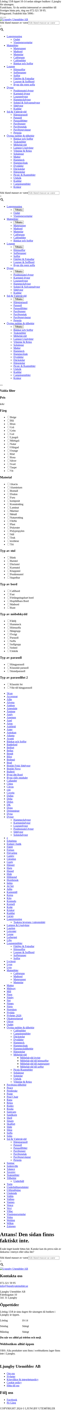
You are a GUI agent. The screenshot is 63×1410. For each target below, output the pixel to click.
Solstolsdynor (20, 834)
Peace (10, 1087)
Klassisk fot (16, 684)
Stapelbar (15, 577)
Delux (10, 801)
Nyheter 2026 (14, 1015)
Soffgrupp (15, 644)
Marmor (14, 510)
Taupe (13, 467)
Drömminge (13, 810)
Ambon (11, 705)
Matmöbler (12, 45)
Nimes (10, 1003)
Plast (12, 524)
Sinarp (10, 1120)
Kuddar (17, 108)
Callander (12, 780)
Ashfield (11, 726)
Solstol (13, 647)
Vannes (10, 1202)
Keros (10, 895)
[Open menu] (4, 17)
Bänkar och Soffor (23, 63)
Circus (10, 786)
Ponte (10, 1093)
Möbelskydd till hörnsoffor (34, 1060)
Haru (9, 868)
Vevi (9, 1208)
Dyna (10, 813)
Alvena (10, 702)
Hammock (19, 159)
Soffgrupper (19, 72)
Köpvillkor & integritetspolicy (22, 1379)
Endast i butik (14, 843)
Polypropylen (17, 531)
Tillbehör (11, 1178)
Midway (11, 988)
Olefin (13, 521)
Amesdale (12, 708)
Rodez (10, 1105)
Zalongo (11, 1226)
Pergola (17, 132)
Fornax (10, 850)
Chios (10, 783)
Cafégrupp (19, 57)
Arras (10, 723)
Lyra (9, 967)
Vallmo (10, 1199)
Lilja (9, 940)
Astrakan (11, 732)
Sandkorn (12, 1114)
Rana (9, 1099)
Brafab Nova (13, 768)
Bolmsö (11, 759)
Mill (9, 991)
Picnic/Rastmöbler (23, 1069)
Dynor (10, 87)
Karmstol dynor (21, 93)
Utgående (12, 1193)
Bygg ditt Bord (15, 774)
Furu (12, 497)
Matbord (18, 51)
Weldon (11, 1220)
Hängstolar (19, 171)
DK (9, 804)
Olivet (10, 1021)
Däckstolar (19, 168)
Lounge (11, 66)
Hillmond (12, 877)
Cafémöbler (19, 60)
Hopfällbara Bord (19, 601)
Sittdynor (18, 105)
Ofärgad (14, 447)
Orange (14, 450)
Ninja (10, 1006)
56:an (10, 693)
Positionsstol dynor (23, 90)
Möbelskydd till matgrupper (35, 1063)
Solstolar (18, 1075)
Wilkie (10, 1223)
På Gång (11, 1402)
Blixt (9, 756)
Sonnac (11, 1163)
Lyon (9, 964)
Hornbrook (12, 880)
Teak (12, 537)
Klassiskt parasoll (19, 667)
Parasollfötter (20, 120)
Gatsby (10, 856)
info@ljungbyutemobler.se (14, 1286)
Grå (12, 427)
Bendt (10, 753)
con (9, 789)
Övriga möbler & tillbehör (20, 135)
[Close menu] (1, 17)
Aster (9, 729)
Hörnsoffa (15, 627)
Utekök (17, 177)
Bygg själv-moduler (17, 777)
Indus (10, 883)
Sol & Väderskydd (17, 111)
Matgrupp (15, 631)
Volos (10, 1217)
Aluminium (16, 487)
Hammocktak (20, 162)
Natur (13, 444)
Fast (12, 594)
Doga (10, 807)
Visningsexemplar (22, 42)
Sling (9, 1130)
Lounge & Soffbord (23, 81)
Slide (9, 1126)
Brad (9, 762)
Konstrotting (16, 504)
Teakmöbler (19, 141)
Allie (9, 699)
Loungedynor (20, 96)
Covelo (10, 792)
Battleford (12, 744)
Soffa (13, 641)
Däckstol (14, 564)
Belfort (10, 747)
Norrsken (12, 1009)
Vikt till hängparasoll (21, 687)
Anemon (11, 717)
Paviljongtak (20, 126)
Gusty (10, 862)
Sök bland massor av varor (14, 22)
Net (9, 1000)
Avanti (10, 738)
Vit (11, 470)
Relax (10, 1102)
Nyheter (11, 1376)
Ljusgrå (14, 437)
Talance (11, 1169)
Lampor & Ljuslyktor (18, 925)
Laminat (14, 507)
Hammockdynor (22, 99)
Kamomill (12, 892)
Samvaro (11, 1111)
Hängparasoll (20, 114)
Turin (9, 1184)
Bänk (13, 557)
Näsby (10, 997)
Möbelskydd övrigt (30, 1057)
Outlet (16, 39)
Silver (13, 460)
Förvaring (12, 853)
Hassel (10, 871)
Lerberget (12, 937)
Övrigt (13, 634)
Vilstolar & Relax (22, 150)
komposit (15, 500)
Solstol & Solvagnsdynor (26, 102)
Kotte (10, 907)
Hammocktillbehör (23, 1048)
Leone (10, 934)
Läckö (10, 916)
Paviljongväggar (22, 129)
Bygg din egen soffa (24, 84)
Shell (9, 1117)
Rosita (10, 1108)
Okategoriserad (15, 1018)
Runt (12, 607)
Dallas (10, 795)
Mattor (16, 156)
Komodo (11, 901)
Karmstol (15, 567)
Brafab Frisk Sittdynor (18, 765)
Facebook (12, 1399)
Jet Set (10, 886)
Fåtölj (13, 621)
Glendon (11, 859)
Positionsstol (16, 574)
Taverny (11, 1172)
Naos (9, 994)
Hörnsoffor (19, 69)
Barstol (14, 560)
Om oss (11, 1373)
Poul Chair (12, 1096)
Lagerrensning (14, 36)
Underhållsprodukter (18, 1187)
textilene (14, 541)
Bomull (14, 490)
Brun (12, 423)
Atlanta (10, 735)
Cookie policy (14, 1382)
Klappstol (15, 571)
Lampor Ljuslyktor (23, 147)
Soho (9, 1136)
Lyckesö (11, 961)
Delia (9, 798)
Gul (12, 434)
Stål (12, 534)
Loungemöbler (14, 943)
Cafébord (15, 591)
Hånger (11, 865)
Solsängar (18, 153)
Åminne (11, 711)
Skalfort (11, 1123)
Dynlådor (18, 165)
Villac (10, 1211)
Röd (12, 454)
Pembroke (12, 1090)
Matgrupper (19, 48)
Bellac (10, 750)
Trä (12, 544)
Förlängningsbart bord (22, 597)
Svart (13, 464)
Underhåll (18, 1181)
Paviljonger (19, 123)
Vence (10, 1205)
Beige (13, 417)
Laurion (11, 928)
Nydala (10, 1012)
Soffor (16, 75)
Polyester (15, 527)
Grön (13, 430)
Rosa (12, 457)
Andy (10, 714)
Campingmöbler (22, 183)
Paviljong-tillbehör (16, 1084)
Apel (9, 720)
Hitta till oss (13, 1385)
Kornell (11, 904)
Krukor (17, 186)
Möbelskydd (20, 144)
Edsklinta (12, 840)
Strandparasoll (17, 671)
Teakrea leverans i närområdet (29, 922)
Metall (13, 514)
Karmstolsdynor (21, 822)
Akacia (14, 484)
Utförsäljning (14, 1190)
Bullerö (11, 771)
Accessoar (12, 696)
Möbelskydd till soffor (32, 1066)
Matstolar (18, 54)
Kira (9, 898)
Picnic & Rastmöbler (24, 174)
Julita (9, 889)
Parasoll (17, 117)
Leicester (11, 931)
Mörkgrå (14, 440)
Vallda (10, 1196)
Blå (12, 420)
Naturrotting (16, 517)
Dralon (13, 494)
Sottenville (12, 1166)
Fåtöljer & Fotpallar (23, 78)
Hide (9, 874)
